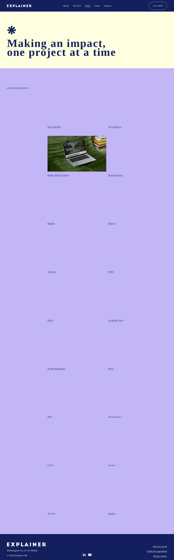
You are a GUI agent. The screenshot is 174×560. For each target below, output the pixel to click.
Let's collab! (158, 6)
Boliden (51, 223)
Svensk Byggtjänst (56, 368)
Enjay (50, 320)
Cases (97, 6)
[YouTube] (90, 555)
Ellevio (111, 223)
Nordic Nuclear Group (58, 175)
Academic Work (115, 320)
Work (87, 6)
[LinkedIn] (84, 555)
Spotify (111, 513)
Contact (107, 6)
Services (77, 6)
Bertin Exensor (115, 175)
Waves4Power (115, 127)
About (66, 6)
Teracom (52, 272)
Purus (111, 368)
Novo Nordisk (54, 127)
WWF (111, 272)
